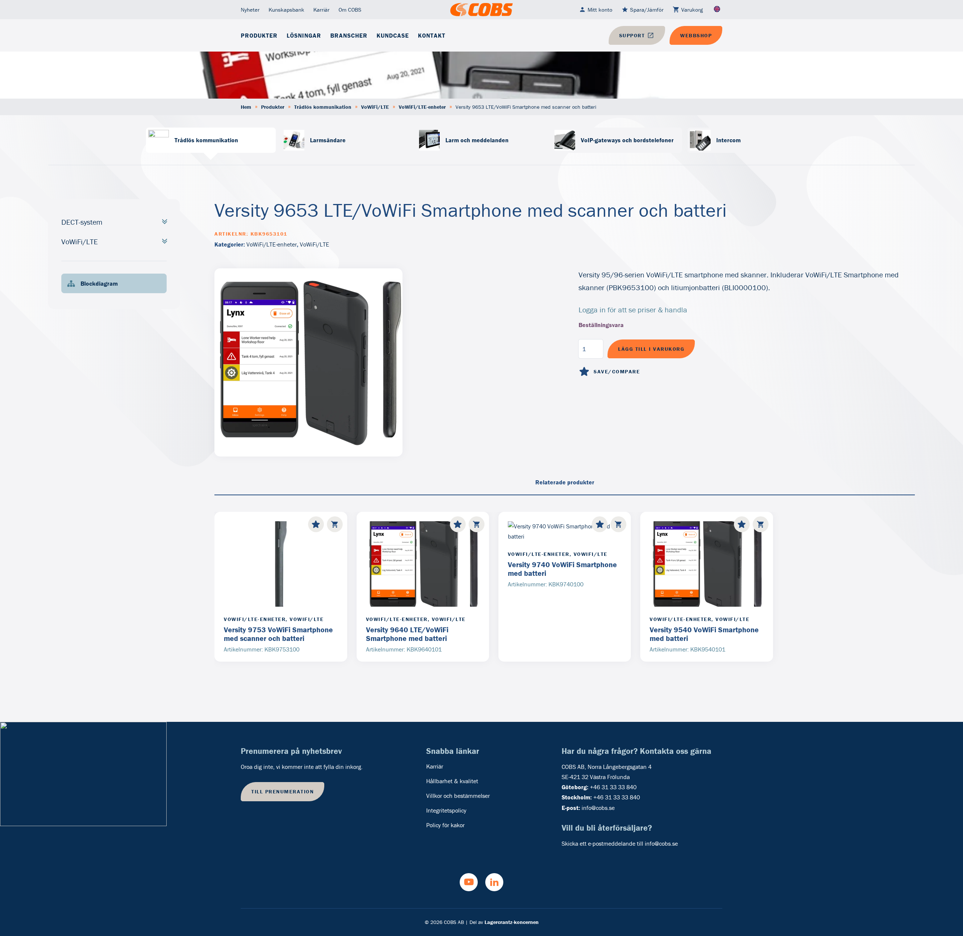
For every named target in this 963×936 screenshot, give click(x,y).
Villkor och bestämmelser (458, 795)
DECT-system (81, 222)
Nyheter (250, 9)
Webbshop (696, 35)
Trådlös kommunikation (322, 106)
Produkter (259, 35)
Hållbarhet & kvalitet (452, 781)
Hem (246, 106)
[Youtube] (469, 882)
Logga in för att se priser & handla (633, 309)
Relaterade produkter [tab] (564, 482)
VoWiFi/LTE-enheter (422, 106)
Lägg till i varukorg (651, 348)
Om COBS (350, 9)
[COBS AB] (481, 9)
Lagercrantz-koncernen (512, 922)
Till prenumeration (282, 791)
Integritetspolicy (446, 810)
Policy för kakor (445, 825)
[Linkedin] (494, 882)
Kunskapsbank (286, 9)
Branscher (349, 35)
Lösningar (304, 35)
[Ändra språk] (717, 9)
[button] (335, 524)
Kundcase (393, 35)
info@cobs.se (598, 807)
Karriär (321, 9)
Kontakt (431, 35)
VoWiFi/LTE (375, 106)
